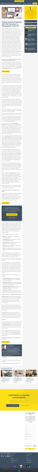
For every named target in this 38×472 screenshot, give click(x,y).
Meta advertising (13, 350)
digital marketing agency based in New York (13, 349)
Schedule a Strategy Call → (25, 405)
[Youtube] (5, 357)
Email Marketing (29, 462)
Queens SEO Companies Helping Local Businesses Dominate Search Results (31, 39)
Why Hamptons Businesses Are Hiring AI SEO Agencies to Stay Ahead (32, 35)
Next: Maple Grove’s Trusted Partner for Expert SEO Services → (11, 363)
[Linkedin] (4, 357)
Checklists (12, 458)
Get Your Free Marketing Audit (13, 405)
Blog (11, 457)
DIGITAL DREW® (6, 453)
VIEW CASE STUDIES (11, 217)
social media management (12, 351)
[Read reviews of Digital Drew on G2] (28, 465)
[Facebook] (3, 357)
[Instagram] (2, 357)
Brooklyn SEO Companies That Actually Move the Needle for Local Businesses (32, 49)
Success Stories (13, 453)
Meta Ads (28, 455)
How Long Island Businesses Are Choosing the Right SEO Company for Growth (32, 44)
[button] (13, 3)
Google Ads (8, 350)
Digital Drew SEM (6, 3)
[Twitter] (6, 357)
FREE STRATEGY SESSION (12, 214)
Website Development (30, 460)
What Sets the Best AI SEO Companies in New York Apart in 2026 (31, 30)
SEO (17, 350)
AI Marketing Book (14, 460)
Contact (12, 455)
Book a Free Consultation (19, 1)
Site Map (12, 462)
